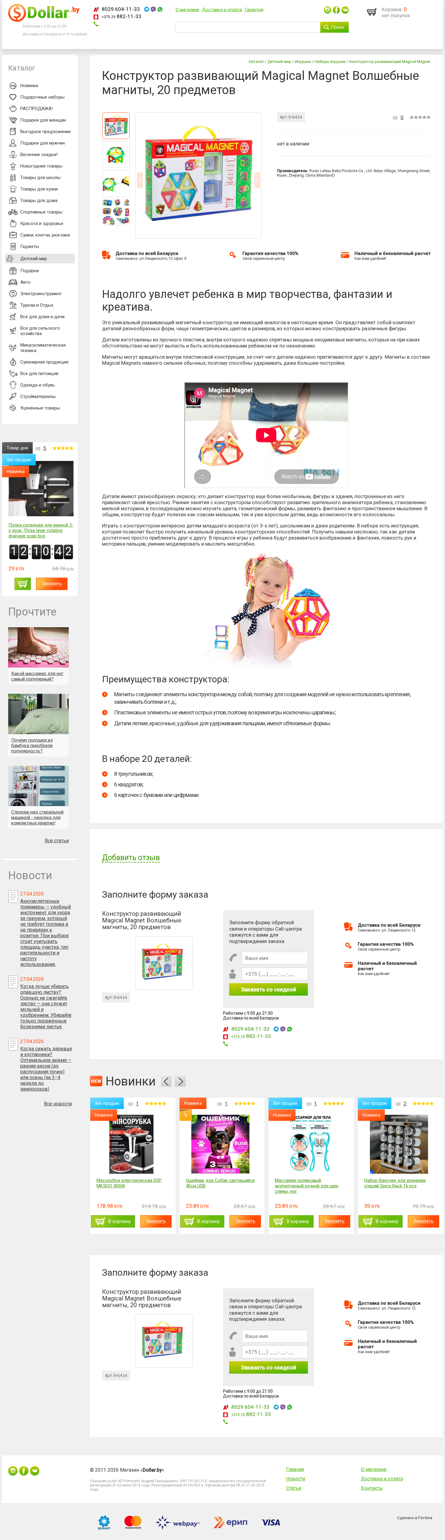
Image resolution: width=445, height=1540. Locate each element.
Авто (25, 282)
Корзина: (392, 9)
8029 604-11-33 (121, 9)
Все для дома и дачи (42, 316)
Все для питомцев (39, 373)
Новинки (29, 85)
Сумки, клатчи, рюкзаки (45, 235)
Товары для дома (39, 200)
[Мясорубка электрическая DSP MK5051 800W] (131, 1144)
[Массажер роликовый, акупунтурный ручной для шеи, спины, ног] (310, 1144)
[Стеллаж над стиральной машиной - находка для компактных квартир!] (38, 786)
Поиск (337, 27)
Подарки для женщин (43, 120)
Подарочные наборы (42, 97)
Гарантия (254, 9)
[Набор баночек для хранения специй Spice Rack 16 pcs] (399, 1144)
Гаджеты (29, 246)
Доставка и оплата (222, 9)
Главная (295, 1469)
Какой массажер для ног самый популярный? (37, 676)
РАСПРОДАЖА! (36, 108)
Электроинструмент (41, 293)
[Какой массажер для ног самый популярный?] (38, 647)
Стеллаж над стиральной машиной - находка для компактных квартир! (37, 817)
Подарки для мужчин (42, 143)
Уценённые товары (40, 408)
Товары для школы (40, 177)
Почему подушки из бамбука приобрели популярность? (32, 745)
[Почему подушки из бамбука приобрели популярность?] (38, 714)
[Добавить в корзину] (23, 584)
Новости (295, 1479)
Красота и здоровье (41, 223)
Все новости (58, 1104)
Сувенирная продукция (44, 362)
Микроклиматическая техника (43, 347)
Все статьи (57, 840)
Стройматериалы (38, 396)
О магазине (187, 9)
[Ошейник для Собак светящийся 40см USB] (220, 1144)
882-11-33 (121, 16)
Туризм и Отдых (36, 305)
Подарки (29, 270)
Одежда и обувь (37, 385)
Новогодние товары (41, 166)
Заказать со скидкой (268, 989)
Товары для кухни (39, 189)
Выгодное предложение (45, 131)
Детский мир (33, 258)
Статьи (293, 1488)
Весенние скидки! (39, 154)
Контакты (372, 1488)
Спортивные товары (41, 212)
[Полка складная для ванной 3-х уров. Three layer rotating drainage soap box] (41, 489)
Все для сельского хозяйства (40, 330)
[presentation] (166, 1081)
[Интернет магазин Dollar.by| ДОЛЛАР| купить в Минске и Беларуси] (44, 20)
